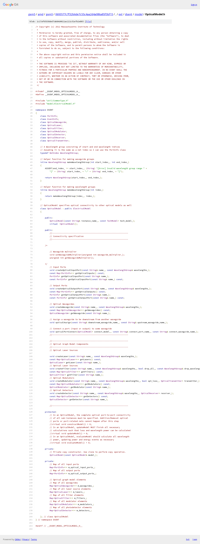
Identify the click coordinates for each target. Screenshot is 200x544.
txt (187, 539)
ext (121, 14)
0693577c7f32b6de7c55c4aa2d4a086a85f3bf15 (84, 14)
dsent (128, 14)
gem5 (31, 14)
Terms (34, 539)
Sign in (194, 4)
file (88, 21)
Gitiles (17, 539)
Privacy (25, 539)
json (194, 539)
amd (40, 14)
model (139, 14)
